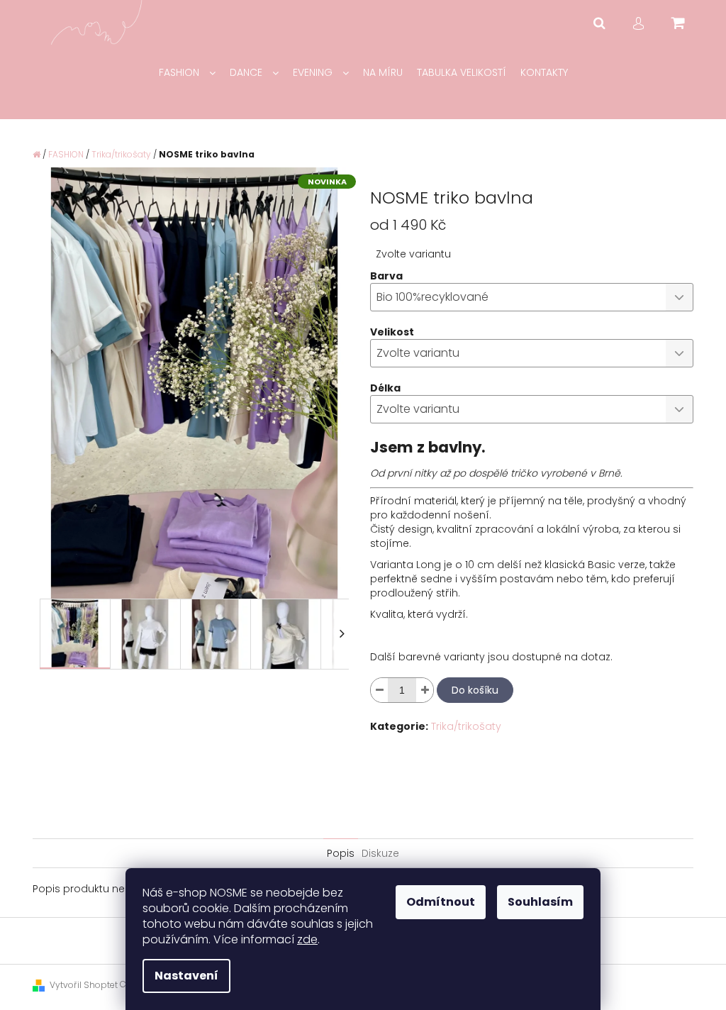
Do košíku (475, 690)
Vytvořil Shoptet (84, 985)
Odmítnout (440, 902)
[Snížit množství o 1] (379, 690)
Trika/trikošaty (466, 726)
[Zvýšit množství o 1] (424, 690)
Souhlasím (540, 902)
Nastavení (186, 975)
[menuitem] (187, 73)
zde (307, 939)
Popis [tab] (340, 853)
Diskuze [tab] (380, 853)
